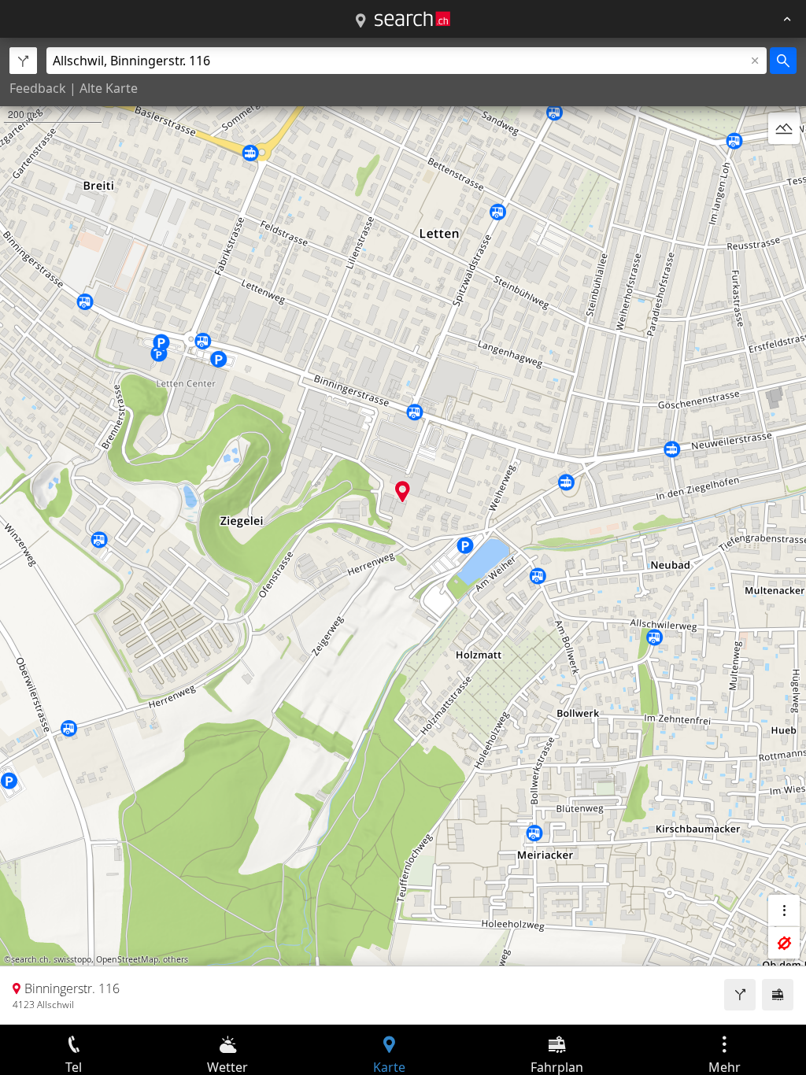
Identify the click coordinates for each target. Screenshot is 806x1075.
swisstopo (72, 959)
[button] (402, 491)
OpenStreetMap (127, 959)
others (175, 959)
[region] (403, 531)
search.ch (30, 959)
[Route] (740, 994)
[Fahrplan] (777, 994)
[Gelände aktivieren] (784, 128)
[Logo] (412, 19)
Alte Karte (108, 88)
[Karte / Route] (360, 21)
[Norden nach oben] (784, 166)
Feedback (37, 88)
